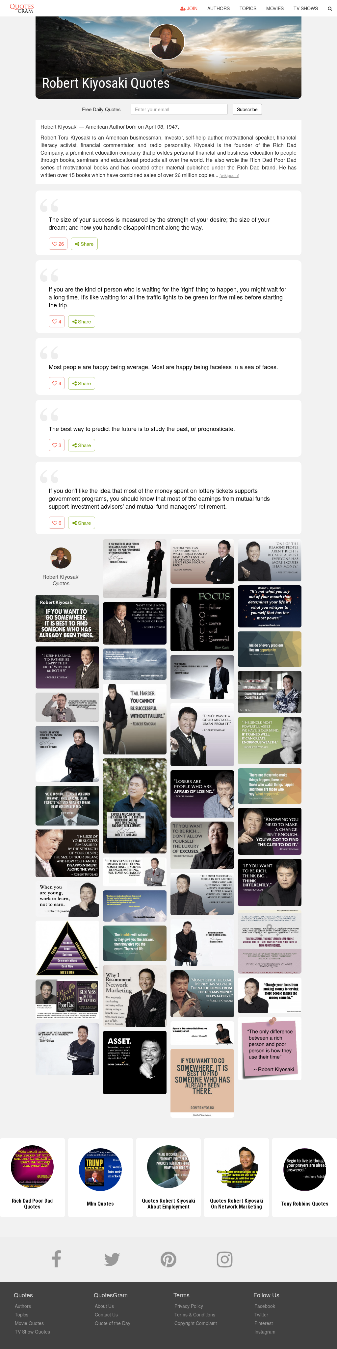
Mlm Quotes (100, 1204)
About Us (104, 1306)
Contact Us (106, 1314)
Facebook (264, 1306)
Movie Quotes (29, 1323)
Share (86, 243)
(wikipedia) (229, 175)
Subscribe (247, 109)
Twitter (261, 1314)
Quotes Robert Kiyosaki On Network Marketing (236, 1204)
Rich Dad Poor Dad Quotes (32, 1204)
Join (191, 8)
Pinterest (263, 1323)
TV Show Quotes (32, 1331)
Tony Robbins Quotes (304, 1204)
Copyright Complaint (195, 1323)
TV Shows (306, 8)
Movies (275, 8)
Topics (248, 8)
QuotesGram (22, 8)
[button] (330, 8)
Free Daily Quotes (101, 109)
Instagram (264, 1331)
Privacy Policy (188, 1306)
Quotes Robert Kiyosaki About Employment (168, 1204)
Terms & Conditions (194, 1314)
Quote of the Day (112, 1323)
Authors (218, 8)
